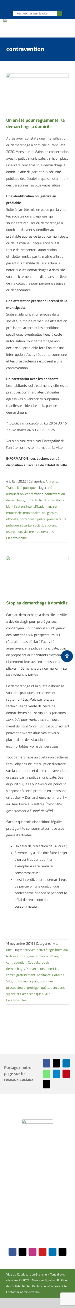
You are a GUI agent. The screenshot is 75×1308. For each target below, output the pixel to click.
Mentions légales (43, 1280)
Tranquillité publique (21, 488)
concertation (34, 494)
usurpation (14, 532)
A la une (51, 481)
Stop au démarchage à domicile (37, 603)
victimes (29, 532)
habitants (58, 500)
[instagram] (32, 1252)
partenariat (28, 519)
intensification (36, 507)
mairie (52, 507)
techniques (35, 994)
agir (51, 950)
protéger (33, 988)
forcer (10, 975)
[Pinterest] (66, 1074)
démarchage (15, 500)
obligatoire (49, 513)
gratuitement (25, 975)
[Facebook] (46, 1063)
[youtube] (42, 1252)
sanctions (58, 988)
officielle (12, 519)
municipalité (31, 513)
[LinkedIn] (66, 1063)
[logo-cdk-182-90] (22, 20)
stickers (50, 525)
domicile (32, 500)
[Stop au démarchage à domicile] (37, 576)
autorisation (15, 494)
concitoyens (26, 956)
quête (45, 988)
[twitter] (22, 1252)
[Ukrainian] (42, 5)
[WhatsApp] (46, 1074)
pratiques (47, 981)
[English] (31, 5)
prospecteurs (56, 519)
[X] (56, 1063)
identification (15, 507)
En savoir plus (16, 538)
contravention (55, 494)
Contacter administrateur (23, 1292)
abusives (29, 950)
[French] (37, 5)
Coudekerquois (39, 962)
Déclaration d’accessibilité (49, 1286)
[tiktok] (62, 1252)
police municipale (26, 981)
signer (10, 994)
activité (42, 950)
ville (47, 994)
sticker (21, 994)
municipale (14, 513)
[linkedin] (52, 1252)
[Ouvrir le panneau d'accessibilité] (67, 656)
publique (12, 525)
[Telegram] (56, 1074)
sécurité (26, 525)
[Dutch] (26, 5)
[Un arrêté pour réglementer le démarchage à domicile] (37, 93)
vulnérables (45, 532)
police (41, 519)
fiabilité (44, 500)
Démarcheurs (35, 969)
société (38, 525)
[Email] (46, 1084)
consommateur (47, 956)
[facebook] (12, 1252)
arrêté (51, 488)
